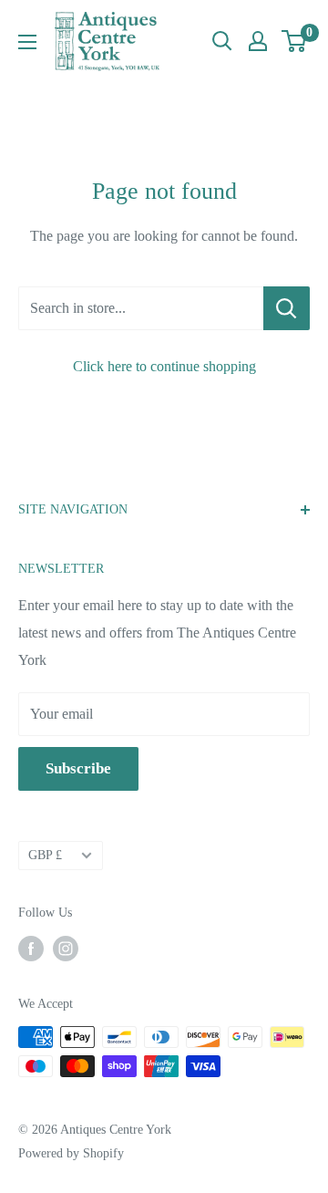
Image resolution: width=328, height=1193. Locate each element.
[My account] (258, 41)
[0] (294, 41)
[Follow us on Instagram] (65, 948)
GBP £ (45, 855)
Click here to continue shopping (164, 366)
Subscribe (78, 768)
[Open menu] (27, 42)
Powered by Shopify (71, 1153)
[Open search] (222, 41)
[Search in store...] (286, 308)
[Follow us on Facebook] (31, 948)
